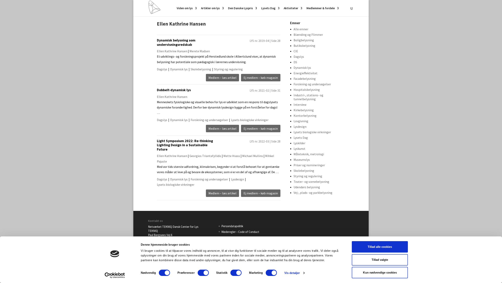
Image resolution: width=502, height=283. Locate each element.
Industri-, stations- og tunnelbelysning (308, 97)
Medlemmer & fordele (320, 8)
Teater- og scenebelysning (311, 182)
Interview (300, 105)
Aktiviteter (291, 8)
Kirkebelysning (304, 110)
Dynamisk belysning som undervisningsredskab (176, 42)
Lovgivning (301, 121)
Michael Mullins (252, 156)
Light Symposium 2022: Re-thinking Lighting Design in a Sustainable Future (185, 145)
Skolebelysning (201, 69)
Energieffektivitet (305, 73)
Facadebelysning (305, 79)
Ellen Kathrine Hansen (172, 51)
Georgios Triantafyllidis (205, 156)
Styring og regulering (228, 69)
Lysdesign (237, 179)
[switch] (203, 273)
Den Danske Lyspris (240, 8)
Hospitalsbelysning (307, 90)
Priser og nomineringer (309, 165)
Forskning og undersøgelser (209, 120)
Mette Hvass (231, 156)
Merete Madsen (199, 51)
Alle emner (301, 29)
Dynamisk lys (179, 69)
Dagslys (162, 69)
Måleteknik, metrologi (309, 154)
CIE (296, 51)
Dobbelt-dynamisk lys (174, 90)
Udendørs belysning (307, 187)
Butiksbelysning (304, 46)
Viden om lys (185, 8)
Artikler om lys (210, 8)
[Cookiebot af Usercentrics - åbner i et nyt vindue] (115, 275)
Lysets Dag (268, 8)
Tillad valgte (380, 259)
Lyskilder (299, 143)
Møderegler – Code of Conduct (240, 232)
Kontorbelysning (305, 116)
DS (295, 62)
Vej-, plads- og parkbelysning (313, 193)
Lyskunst (299, 149)
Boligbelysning (304, 40)
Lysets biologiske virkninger (249, 120)
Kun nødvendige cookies (380, 272)
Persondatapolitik (232, 226)
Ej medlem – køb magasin (261, 78)
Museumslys (302, 160)
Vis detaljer (292, 273)
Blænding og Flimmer (308, 35)
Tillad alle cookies (380, 246)
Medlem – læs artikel (222, 78)
